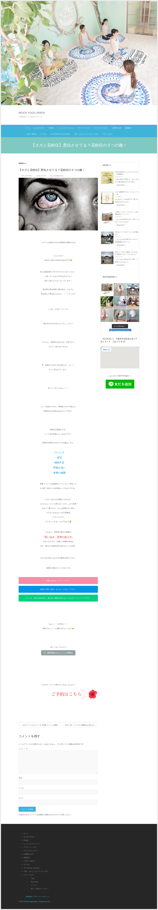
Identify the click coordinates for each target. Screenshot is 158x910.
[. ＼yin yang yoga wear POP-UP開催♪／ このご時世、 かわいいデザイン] (107, 302)
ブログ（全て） (107, 134)
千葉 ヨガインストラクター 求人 (86, 134)
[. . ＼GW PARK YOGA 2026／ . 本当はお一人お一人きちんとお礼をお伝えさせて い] (133, 289)
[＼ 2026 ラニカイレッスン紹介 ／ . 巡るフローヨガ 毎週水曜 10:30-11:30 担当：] (120, 302)
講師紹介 (128, 128)
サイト (21, 798)
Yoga (33, 878)
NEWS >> (22, 163)
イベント (34, 885)
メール (21, 788)
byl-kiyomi (26, 176)
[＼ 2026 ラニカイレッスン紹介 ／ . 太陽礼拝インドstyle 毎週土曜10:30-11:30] (120, 315)
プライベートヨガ (83, 128)
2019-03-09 (41, 176)
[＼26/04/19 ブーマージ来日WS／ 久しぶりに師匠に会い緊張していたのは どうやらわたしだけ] (133, 302)
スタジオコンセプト (101, 128)
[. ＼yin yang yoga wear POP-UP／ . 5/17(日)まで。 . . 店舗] (120, 289)
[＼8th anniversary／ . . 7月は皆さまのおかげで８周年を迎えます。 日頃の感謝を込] (107, 289)
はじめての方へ (39, 128)
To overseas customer (60, 134)
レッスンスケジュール (65, 128)
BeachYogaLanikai (31, 901)
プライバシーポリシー (41, 897)
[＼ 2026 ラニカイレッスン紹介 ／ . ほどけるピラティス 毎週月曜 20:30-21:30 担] (107, 315)
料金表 (51, 128)
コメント (23, 749)
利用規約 (29, 897)
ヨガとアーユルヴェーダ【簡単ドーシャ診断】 (39, 725)
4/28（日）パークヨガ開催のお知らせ (80, 725)
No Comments (56, 176)
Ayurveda (34, 882)
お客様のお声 (116, 128)
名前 (20, 778)
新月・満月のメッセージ (40, 889)
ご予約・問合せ (31, 134)
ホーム (27, 128)
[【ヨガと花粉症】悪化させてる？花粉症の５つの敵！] (58, 204)
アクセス (43, 134)
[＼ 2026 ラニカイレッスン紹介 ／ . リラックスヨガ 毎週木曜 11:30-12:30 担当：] (133, 315)
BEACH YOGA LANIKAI (32, 112)
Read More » (121, 185)
